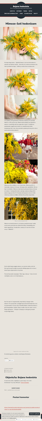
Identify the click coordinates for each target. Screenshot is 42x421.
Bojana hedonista (21, 6)
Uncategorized (8, 371)
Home (21, 13)
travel (25, 11)
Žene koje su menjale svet (11, 13)
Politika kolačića (12, 418)
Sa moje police (28, 13)
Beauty (36, 13)
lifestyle (12, 11)
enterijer (19, 11)
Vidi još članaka (25, 382)
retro (30, 11)
